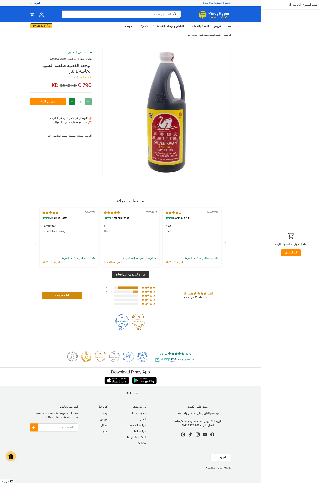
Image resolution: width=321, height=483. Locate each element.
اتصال (142, 419)
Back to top (132, 393)
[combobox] (121, 14)
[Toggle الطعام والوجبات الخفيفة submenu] (154, 26)
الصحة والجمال (200, 26)
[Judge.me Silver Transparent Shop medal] (114, 356)
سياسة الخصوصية (136, 425)
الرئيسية (227, 35)
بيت (229, 26)
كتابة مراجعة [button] (62, 295)
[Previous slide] (35, 242)
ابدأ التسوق (291, 252)
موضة (128, 26)
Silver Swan (86, 59)
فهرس (104, 419)
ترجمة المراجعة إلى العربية (199, 258)
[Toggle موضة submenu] (123, 26)
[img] (173, 212)
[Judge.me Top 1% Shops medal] (86, 356)
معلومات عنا (139, 413)
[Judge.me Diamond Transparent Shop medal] (122, 321)
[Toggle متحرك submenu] (138, 26)
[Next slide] (225, 242)
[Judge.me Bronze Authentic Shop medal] (138, 321)
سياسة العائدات (137, 431)
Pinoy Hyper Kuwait (214, 468)
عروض (218, 26)
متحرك (144, 26)
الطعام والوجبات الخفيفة (170, 26)
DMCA (142, 443)
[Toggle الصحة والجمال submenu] (190, 26)
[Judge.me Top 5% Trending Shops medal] (72, 356)
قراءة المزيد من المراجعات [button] (130, 274)
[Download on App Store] (116, 380)
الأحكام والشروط (136, 437)
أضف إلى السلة (48, 101)
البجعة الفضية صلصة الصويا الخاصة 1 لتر (204, 35)
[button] (32, 14)
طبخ (105, 431)
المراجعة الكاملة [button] (175, 262)
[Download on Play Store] (144, 380)
